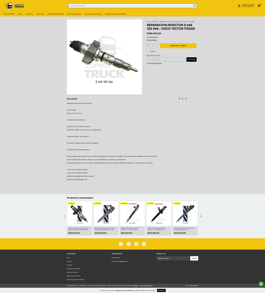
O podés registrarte (248, 6)
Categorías (11, 14)
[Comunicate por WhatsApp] (261, 284)
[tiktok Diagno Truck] (144, 244)
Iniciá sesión (250, 5)
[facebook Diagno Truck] (129, 244)
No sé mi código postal (154, 63)
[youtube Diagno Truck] (136, 244)
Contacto (29, 14)
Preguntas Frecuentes (56, 14)
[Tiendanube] (191, 286)
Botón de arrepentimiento (146, 285)
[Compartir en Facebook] (179, 99)
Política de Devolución (93, 14)
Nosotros (40, 14)
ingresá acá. (135, 285)
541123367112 (116, 258)
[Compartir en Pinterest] (185, 99)
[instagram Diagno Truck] (121, 244)
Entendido (161, 290)
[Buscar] (194, 6)
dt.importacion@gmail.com (120, 261)
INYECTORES (154, 21)
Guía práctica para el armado (115, 14)
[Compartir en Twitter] (182, 99)
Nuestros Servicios (74, 14)
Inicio (20, 14)
